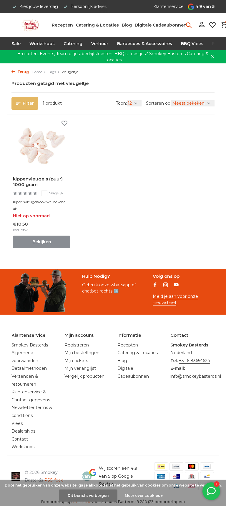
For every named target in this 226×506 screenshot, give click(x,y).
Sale (16, 43)
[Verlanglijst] (212, 25)
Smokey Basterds (29, 345)
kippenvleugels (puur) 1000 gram (38, 182)
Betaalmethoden (29, 368)
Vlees (17, 423)
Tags (52, 72)
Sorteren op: (158, 103)
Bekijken (41, 241)
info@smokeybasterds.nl (195, 376)
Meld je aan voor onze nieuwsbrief (175, 299)
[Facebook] (155, 285)
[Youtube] (176, 285)
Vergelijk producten (84, 376)
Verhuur (99, 43)
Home (37, 72)
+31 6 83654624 (194, 360)
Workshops (42, 43)
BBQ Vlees (192, 43)
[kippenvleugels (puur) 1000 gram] (41, 146)
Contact (19, 439)
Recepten (62, 25)
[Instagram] (165, 285)
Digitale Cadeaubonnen (161, 25)
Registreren (76, 345)
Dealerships (23, 431)
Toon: (121, 103)
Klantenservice (168, 6)
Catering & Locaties (97, 25)
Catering (73, 43)
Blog (127, 25)
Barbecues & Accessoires (144, 43)
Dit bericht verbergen (88, 495)
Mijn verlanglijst (80, 368)
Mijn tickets (76, 360)
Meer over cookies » (144, 495)
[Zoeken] (188, 25)
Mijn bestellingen (81, 352)
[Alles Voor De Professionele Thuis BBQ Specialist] (29, 25)
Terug (22, 72)
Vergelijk (56, 193)
